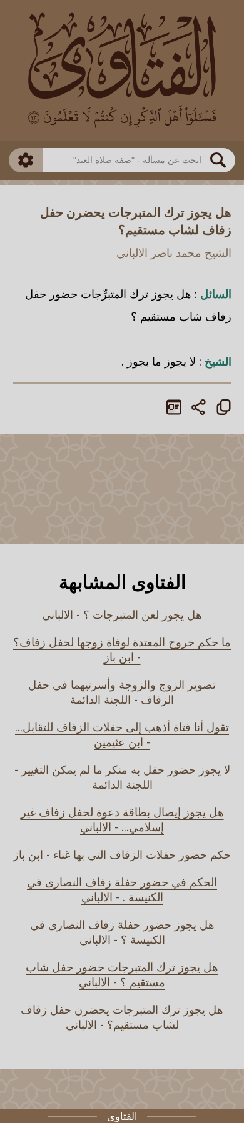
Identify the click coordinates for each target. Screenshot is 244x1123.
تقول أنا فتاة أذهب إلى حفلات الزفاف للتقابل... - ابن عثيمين (122, 734)
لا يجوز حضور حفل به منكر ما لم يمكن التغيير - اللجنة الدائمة (122, 777)
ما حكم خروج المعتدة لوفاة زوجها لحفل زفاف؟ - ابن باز (122, 649)
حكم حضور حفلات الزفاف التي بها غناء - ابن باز (122, 854)
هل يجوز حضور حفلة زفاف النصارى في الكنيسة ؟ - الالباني (122, 932)
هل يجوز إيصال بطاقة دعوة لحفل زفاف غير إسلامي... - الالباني (122, 819)
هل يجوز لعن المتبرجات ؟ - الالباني (122, 614)
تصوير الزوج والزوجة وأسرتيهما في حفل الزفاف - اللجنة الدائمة (122, 692)
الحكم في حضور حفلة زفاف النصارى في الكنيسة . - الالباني (122, 889)
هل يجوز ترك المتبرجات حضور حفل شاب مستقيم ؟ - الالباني (122, 974)
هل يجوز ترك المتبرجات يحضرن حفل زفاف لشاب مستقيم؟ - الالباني (122, 1017)
